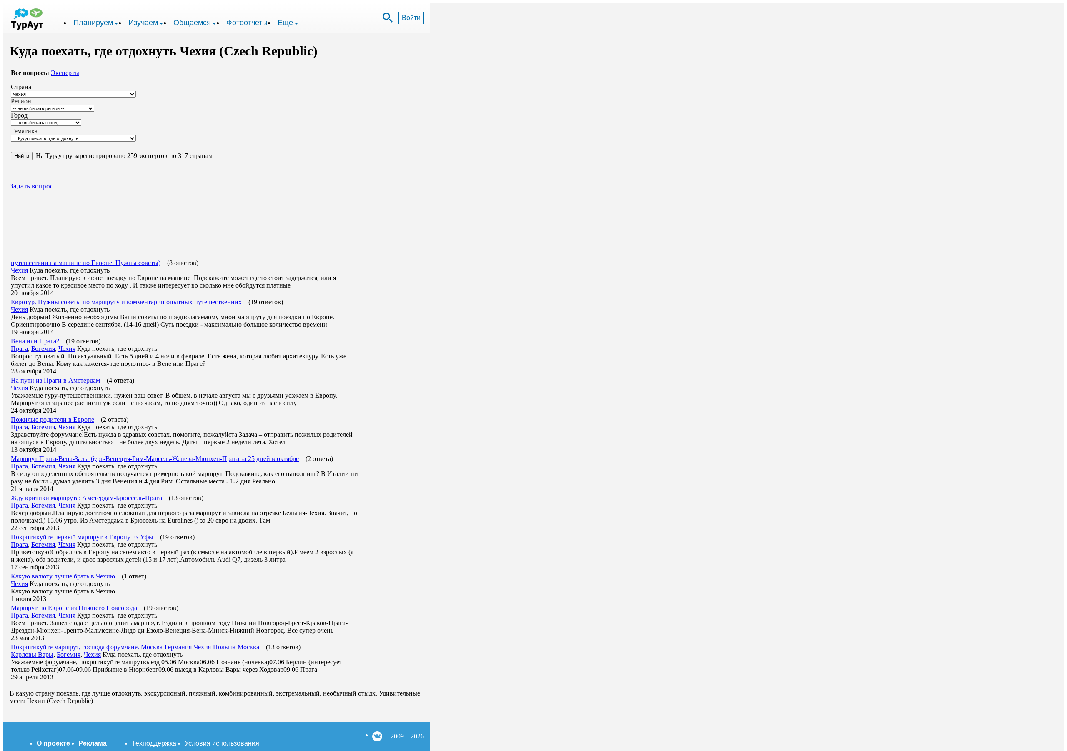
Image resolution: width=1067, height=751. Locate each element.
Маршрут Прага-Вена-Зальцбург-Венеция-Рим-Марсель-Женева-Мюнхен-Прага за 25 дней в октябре (155, 458)
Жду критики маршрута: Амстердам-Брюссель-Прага (86, 497)
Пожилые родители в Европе (52, 419)
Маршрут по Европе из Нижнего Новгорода (74, 607)
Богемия (43, 348)
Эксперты (65, 72)
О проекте (53, 743)
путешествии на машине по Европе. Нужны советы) (85, 262)
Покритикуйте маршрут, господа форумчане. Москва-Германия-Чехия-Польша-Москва (135, 647)
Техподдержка (154, 743)
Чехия (19, 270)
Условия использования (222, 743)
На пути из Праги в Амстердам (55, 380)
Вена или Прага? (35, 341)
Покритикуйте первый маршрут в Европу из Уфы (82, 537)
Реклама (92, 743)
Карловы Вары (32, 654)
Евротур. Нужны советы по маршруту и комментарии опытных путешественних (126, 301)
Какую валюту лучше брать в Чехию (63, 576)
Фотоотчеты (247, 22)
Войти (411, 17)
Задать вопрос (31, 186)
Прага (19, 348)
